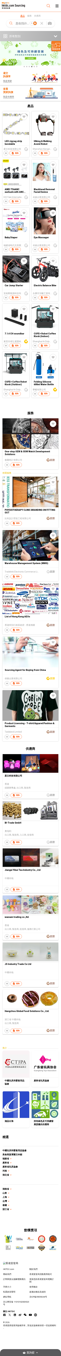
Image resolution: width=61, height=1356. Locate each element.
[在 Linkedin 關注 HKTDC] (14, 1314)
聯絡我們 (7, 1274)
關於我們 (33, 1269)
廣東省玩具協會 (10, 1166)
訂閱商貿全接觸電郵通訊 (14, 1279)
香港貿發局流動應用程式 (40, 1274)
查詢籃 (31, 1352)
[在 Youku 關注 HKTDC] (35, 1314)
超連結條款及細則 (37, 1292)
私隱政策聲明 (9, 1292)
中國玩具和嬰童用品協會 (15, 1150)
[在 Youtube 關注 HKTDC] (30, 1314)
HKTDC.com (8, 1269)
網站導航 (7, 1297)
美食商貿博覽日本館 (12, 1154)
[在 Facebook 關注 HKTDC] (4, 1314)
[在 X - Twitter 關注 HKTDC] (9, 1314)
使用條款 (33, 1287)
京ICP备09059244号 (38, 1297)
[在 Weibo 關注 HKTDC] (20, 1314)
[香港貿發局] (30, 1265)
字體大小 (7, 1287)
